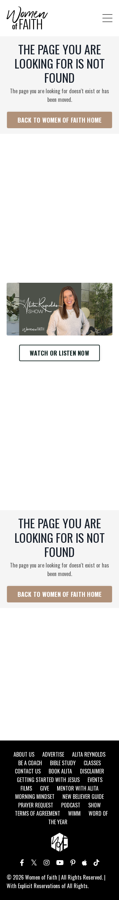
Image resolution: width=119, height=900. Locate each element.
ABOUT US (24, 754)
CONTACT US (28, 771)
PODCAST (70, 805)
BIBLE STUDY (63, 763)
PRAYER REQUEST (35, 805)
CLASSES (92, 763)
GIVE (44, 788)
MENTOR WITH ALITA (78, 788)
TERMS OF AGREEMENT (37, 813)
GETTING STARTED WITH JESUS (48, 780)
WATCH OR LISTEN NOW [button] (59, 353)
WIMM (74, 813)
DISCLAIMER (92, 771)
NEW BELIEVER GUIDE (83, 796)
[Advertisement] (59, 200)
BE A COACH (30, 763)
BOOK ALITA (60, 771)
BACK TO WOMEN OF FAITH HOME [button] (60, 120)
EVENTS (95, 780)
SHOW (94, 805)
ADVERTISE (53, 754)
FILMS (26, 788)
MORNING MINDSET (35, 796)
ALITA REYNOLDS (88, 754)
